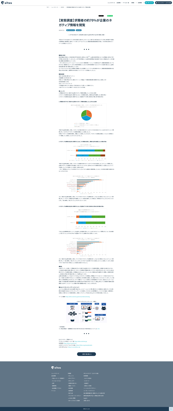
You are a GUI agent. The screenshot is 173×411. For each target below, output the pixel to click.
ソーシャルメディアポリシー (90, 388)
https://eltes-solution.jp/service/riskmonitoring (78, 296)
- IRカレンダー (71, 381)
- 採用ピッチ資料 (88, 386)
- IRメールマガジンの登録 (74, 400)
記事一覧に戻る (86, 354)
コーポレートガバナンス (89, 390)
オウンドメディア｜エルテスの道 (164, 2)
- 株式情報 (70, 388)
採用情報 (140, 2)
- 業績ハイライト (71, 386)
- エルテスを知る (87, 378)
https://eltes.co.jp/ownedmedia (84, 345)
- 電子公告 (70, 393)
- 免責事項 (70, 390)
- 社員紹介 (86, 383)
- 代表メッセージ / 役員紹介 (57, 378)
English (85, 398)
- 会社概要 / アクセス (56, 388)
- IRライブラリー (71, 378)
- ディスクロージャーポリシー (74, 395)
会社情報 (119, 2)
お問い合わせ (150, 2)
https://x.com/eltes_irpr (74, 347)
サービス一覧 (126, 2)
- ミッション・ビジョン (56, 381)
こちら (98, 328)
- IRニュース (70, 376)
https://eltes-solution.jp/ (80, 341)
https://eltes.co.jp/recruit (70, 343)
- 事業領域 (53, 386)
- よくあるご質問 (71, 398)
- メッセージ (86, 381)
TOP (48, 7)
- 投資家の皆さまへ (72, 383)
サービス (53, 390)
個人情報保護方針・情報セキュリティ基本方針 (94, 393)
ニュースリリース (111, 2)
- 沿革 (52, 383)
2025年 (62, 7)
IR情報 (132, 2)
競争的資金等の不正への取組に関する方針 (94, 395)
